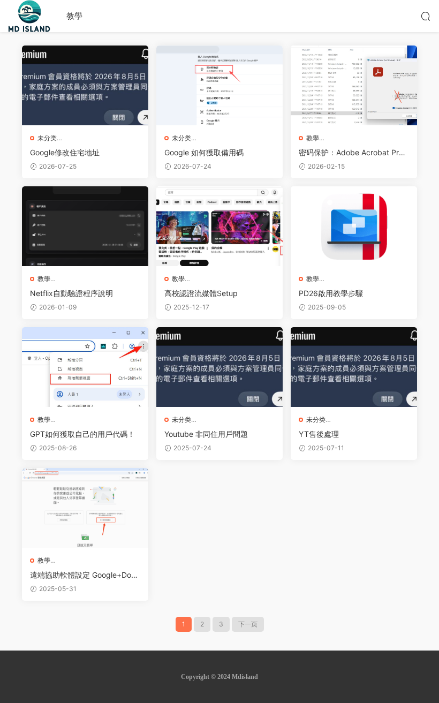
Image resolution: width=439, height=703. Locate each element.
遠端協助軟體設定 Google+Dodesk (83, 575)
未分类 (47, 138)
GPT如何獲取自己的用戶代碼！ (82, 434)
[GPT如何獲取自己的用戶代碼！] (85, 367)
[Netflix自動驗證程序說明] (85, 226)
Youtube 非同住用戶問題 (206, 434)
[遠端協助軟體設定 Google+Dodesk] (85, 508)
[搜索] (425, 16)
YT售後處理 (319, 434)
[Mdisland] (29, 16)
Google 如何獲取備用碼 (204, 152)
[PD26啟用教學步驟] (354, 226)
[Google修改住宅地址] (85, 85)
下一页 (248, 624)
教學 (74, 16)
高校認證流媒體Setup (201, 293)
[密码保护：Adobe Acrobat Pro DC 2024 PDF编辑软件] (354, 85)
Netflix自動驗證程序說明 (71, 293)
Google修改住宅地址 (65, 152)
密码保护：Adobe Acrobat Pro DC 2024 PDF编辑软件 (351, 153)
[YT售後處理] (354, 367)
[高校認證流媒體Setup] (219, 226)
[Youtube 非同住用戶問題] (219, 367)
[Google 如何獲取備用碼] (219, 85)
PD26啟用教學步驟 (331, 293)
